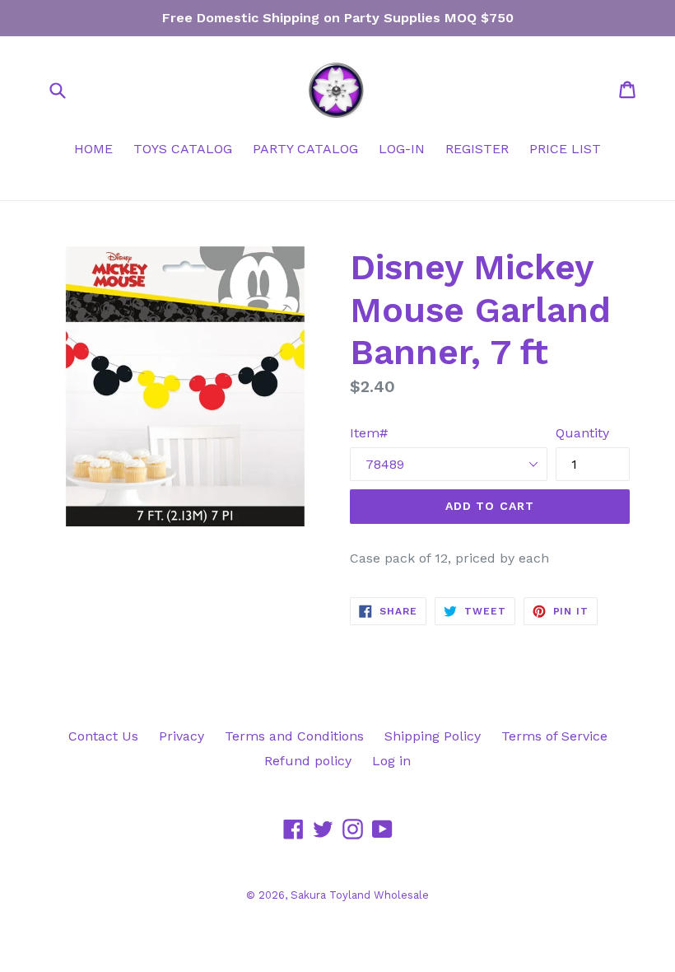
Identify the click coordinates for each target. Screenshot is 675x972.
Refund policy (307, 761)
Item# (369, 433)
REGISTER (477, 149)
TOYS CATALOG (182, 149)
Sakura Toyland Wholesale (360, 895)
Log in (391, 761)
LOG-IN (402, 149)
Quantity (582, 433)
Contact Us (103, 736)
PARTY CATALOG (305, 149)
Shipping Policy (432, 736)
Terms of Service (554, 736)
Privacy (181, 736)
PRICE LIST (565, 149)
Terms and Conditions (294, 736)
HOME (93, 149)
